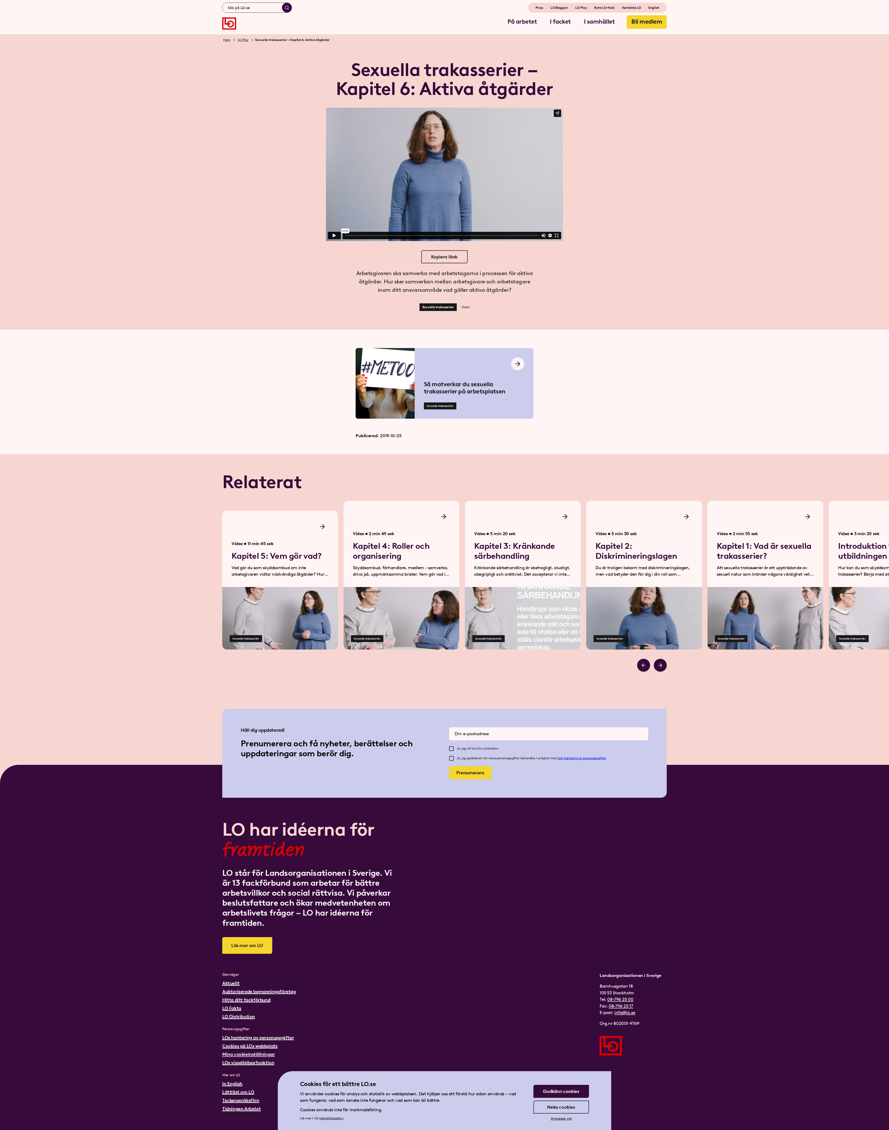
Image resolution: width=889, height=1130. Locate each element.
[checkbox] (451, 748)
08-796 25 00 (620, 999)
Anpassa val (561, 1118)
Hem (226, 40)
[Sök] (287, 8)
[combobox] (257, 8)
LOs (561, 758)
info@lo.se (624, 1012)
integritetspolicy (331, 1118)
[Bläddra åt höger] (660, 665)
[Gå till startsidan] (229, 23)
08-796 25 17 (621, 1006)
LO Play (243, 40)
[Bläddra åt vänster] (643, 665)
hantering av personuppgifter (585, 758)
